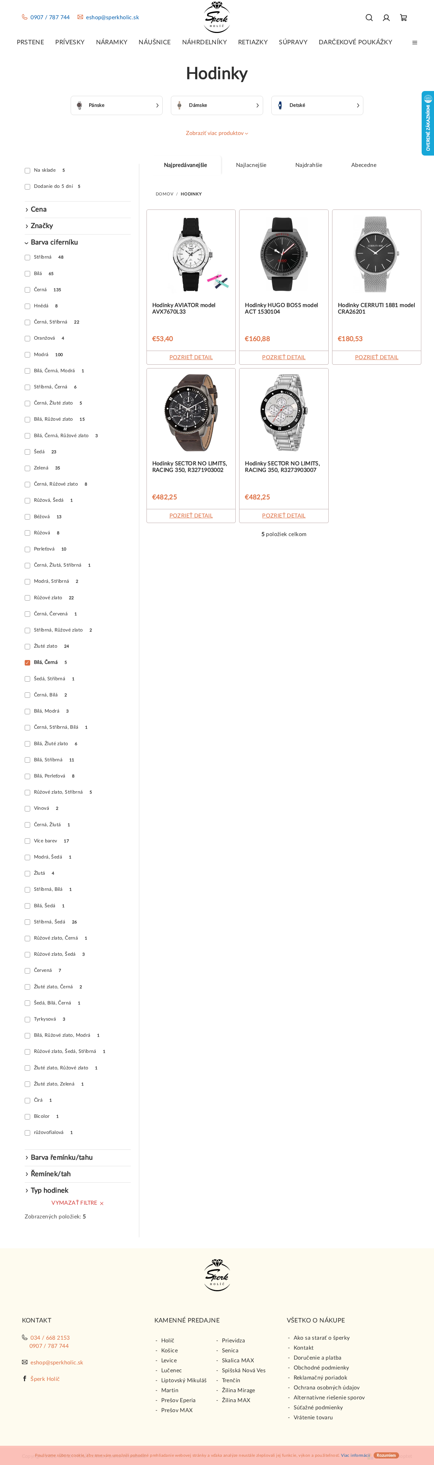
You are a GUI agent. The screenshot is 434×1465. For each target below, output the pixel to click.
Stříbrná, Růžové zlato (63, 630)
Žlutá (44, 873)
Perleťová (50, 549)
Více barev (51, 841)
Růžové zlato (54, 597)
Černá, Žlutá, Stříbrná (62, 565)
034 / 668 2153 (50, 1338)
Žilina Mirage (238, 1390)
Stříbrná (48, 257)
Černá (47, 289)
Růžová (46, 533)
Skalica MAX (238, 1360)
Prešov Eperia (178, 1400)
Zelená (47, 468)
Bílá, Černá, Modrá (59, 370)
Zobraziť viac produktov (215, 133)
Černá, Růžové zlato (60, 484)
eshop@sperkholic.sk (112, 17)
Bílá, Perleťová (54, 776)
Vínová (46, 808)
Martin (169, 1390)
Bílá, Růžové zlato (59, 419)
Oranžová (49, 338)
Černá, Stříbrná (56, 322)
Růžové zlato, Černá (60, 938)
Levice (169, 1360)
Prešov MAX (177, 1410)
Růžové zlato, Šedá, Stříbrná (70, 1051)
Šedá (45, 452)
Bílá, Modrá (51, 711)
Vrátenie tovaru (313, 1417)
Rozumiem (386, 1455)
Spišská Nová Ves (244, 1370)
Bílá (44, 273)
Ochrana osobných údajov (327, 1387)
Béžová (48, 516)
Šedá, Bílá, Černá (57, 1003)
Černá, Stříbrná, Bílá (60, 727)
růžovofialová (53, 1132)
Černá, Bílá (50, 695)
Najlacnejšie (251, 165)
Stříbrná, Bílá (53, 889)
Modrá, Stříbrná (56, 581)
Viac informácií (355, 1455)
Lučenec (171, 1370)
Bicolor (46, 1116)
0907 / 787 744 (50, 17)
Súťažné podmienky (318, 1407)
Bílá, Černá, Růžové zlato (66, 435)
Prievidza (233, 1340)
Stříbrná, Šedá (55, 922)
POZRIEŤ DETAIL (191, 357)
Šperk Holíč (45, 1379)
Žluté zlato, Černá (58, 987)
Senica (230, 1350)
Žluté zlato (51, 646)
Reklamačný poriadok (321, 1378)
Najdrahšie (308, 165)
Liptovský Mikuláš (184, 1380)
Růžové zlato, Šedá (59, 954)
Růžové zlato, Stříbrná (63, 792)
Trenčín (231, 1380)
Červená (47, 970)
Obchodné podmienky (321, 1368)
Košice (169, 1350)
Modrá (48, 354)
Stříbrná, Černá (55, 387)
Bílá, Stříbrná (54, 760)
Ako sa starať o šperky (322, 1338)
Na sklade (49, 170)
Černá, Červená (55, 614)
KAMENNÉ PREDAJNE (187, 1321)
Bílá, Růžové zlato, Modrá (67, 1035)
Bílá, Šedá (49, 906)
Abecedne (363, 165)
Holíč (168, 1340)
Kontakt (304, 1348)
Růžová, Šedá (53, 500)
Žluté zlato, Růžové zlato (66, 1068)
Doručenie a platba (318, 1358)
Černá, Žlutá (52, 824)
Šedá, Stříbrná (54, 679)
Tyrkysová (49, 1019)
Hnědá (46, 306)
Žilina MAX (236, 1400)
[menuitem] (30, 42)
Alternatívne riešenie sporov (329, 1397)
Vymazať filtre (74, 1203)
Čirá (43, 1100)
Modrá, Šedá (52, 857)
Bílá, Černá (50, 662)
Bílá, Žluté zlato (56, 743)
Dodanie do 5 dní (57, 186)
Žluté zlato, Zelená (59, 1084)
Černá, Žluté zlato (58, 403)
